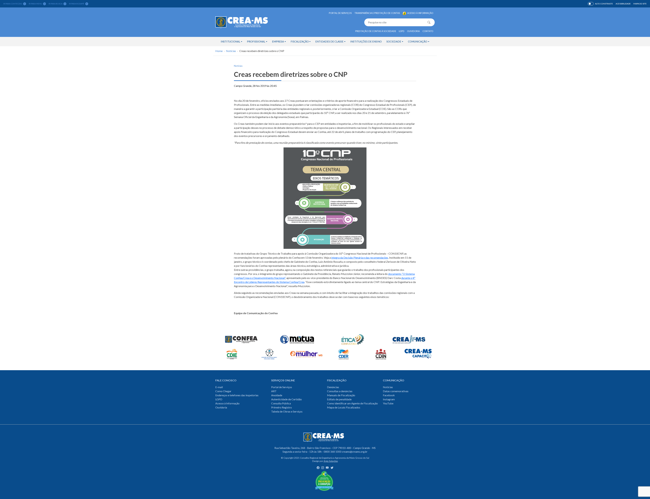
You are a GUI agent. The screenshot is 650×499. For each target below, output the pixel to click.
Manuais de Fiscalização (341, 395)
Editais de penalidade (339, 399)
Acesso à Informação (227, 403)
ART (274, 391)
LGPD (401, 31)
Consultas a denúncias (339, 391)
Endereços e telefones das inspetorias (236, 395)
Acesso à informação (420, 13)
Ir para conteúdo (14, 3)
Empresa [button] (278, 41)
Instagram (389, 399)
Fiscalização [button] (300, 41)
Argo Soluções (331, 461)
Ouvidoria (413, 31)
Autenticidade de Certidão (286, 399)
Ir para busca (57, 3)
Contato (427, 31)
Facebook (389, 395)
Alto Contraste (591, 3)
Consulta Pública (281, 403)
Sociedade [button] (393, 41)
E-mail (219, 387)
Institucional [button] (230, 41)
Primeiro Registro (281, 407)
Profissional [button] (256, 41)
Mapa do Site (640, 3)
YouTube (388, 403)
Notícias (231, 50)
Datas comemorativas (395, 391)
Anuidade (276, 395)
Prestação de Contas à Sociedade (375, 31)
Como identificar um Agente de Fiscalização (352, 403)
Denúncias (333, 387)
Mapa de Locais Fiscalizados (343, 407)
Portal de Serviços (340, 13)
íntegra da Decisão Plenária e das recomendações (359, 257)
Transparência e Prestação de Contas (377, 13)
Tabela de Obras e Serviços (286, 411)
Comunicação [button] (417, 41)
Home (219, 50)
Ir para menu (37, 3)
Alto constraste (604, 3)
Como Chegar (223, 391)
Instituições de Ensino (366, 41)
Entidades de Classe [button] (329, 41)
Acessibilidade (623, 3)
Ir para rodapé (78, 3)
